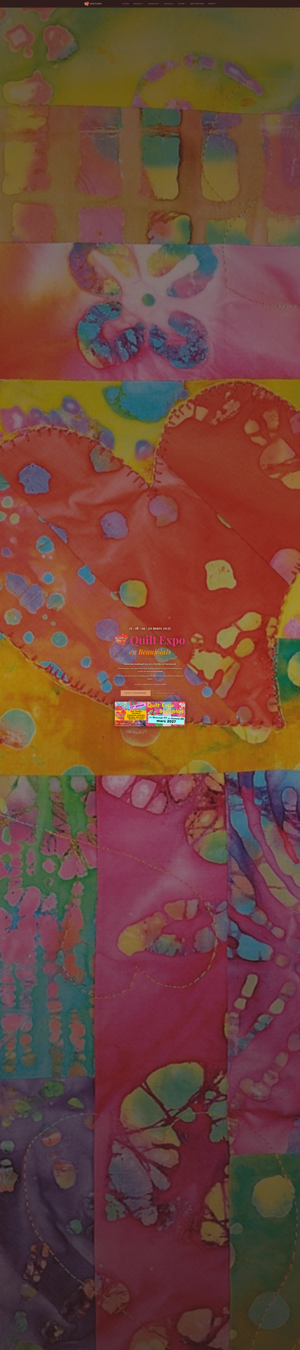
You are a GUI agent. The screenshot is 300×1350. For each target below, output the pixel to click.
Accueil (126, 4)
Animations (153, 4)
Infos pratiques (197, 4)
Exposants (137, 4)
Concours (168, 4)
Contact (212, 4)
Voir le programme (135, 693)
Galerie (181, 4)
